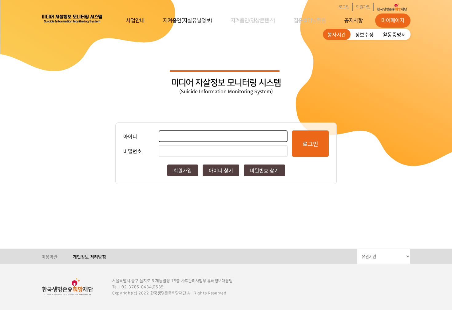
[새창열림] (392, 7)
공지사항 (353, 20)
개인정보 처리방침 (89, 257)
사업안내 (135, 20)
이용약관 (49, 257)
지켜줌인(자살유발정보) (187, 20)
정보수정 (364, 34)
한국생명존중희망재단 (72, 18)
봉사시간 (336, 34)
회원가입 (363, 7)
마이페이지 (392, 20)
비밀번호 (132, 151)
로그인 (344, 7)
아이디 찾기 (221, 170)
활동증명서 (394, 34)
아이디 (130, 136)
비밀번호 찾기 (264, 170)
